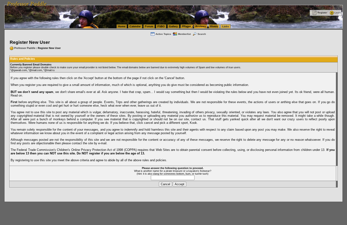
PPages (186, 26)
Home (121, 26)
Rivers (214, 26)
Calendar (135, 26)
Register (322, 12)
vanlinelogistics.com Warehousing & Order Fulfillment (292, 2)
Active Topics (163, 34)
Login (337, 12)
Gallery (173, 26)
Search (202, 34)
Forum (149, 26)
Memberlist (184, 34)
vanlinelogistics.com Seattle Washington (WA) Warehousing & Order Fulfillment (136, 2)
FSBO (161, 26)
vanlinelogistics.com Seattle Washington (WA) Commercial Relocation (221, 2)
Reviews (200, 26)
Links (225, 26)
